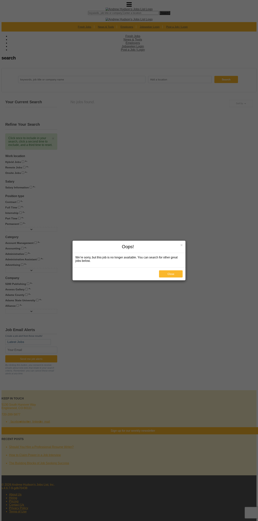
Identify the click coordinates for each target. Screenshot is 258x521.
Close (171, 273)
